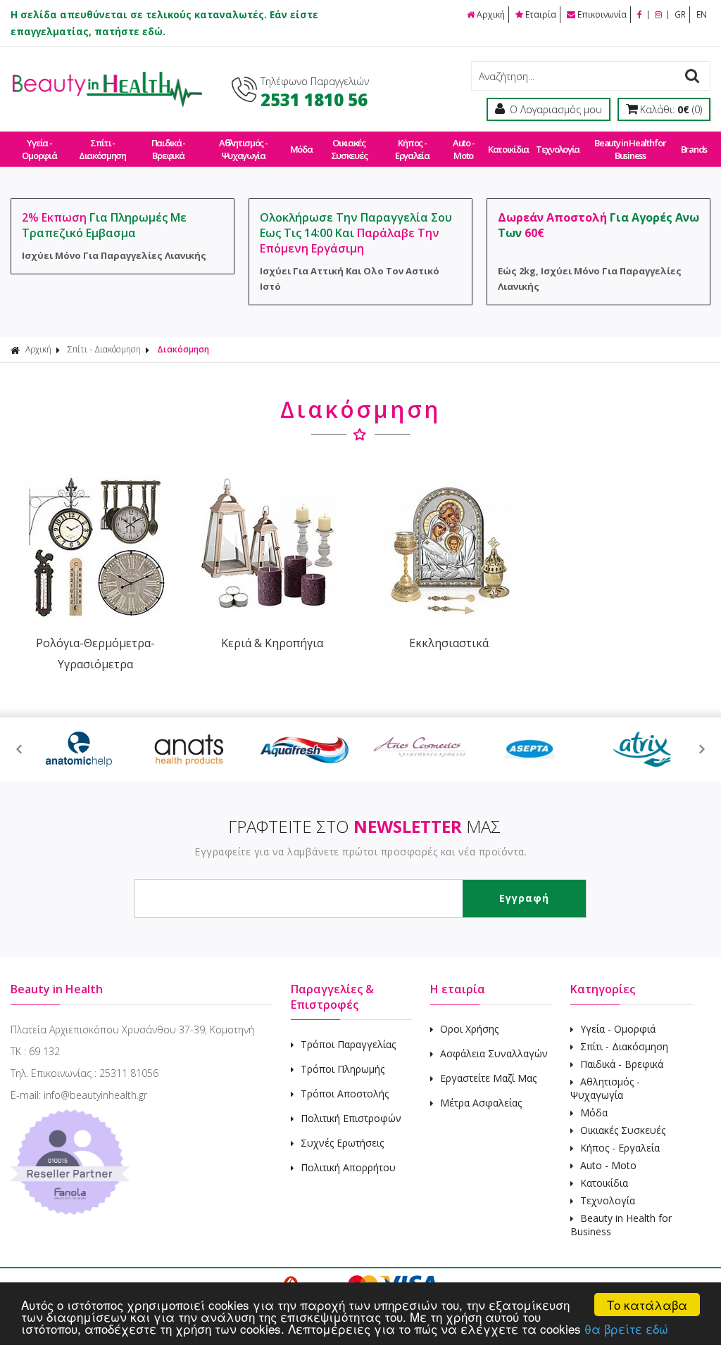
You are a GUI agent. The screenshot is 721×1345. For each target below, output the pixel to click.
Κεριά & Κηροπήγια (272, 643)
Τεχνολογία (557, 149)
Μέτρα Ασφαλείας (481, 1102)
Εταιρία (540, 14)
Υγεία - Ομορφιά (39, 149)
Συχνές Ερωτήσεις (342, 1142)
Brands (694, 149)
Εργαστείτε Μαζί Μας (488, 1078)
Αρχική (491, 14)
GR (680, 14)
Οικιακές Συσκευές (349, 149)
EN (701, 14)
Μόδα (301, 149)
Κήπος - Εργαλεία (412, 149)
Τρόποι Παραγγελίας (348, 1044)
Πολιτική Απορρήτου (348, 1167)
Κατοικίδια (508, 149)
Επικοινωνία (602, 14)
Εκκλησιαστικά (449, 643)
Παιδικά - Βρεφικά (168, 149)
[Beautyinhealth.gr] (106, 103)
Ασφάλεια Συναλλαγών (494, 1053)
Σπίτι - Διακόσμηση (102, 149)
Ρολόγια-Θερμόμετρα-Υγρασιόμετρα (95, 653)
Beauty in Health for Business (629, 149)
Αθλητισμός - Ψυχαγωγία (243, 149)
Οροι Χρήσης (469, 1028)
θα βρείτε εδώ (626, 1328)
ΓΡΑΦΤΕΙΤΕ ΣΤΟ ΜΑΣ (364, 826)
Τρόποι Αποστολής (345, 1093)
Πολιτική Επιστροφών (351, 1118)
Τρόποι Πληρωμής (342, 1069)
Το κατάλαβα (647, 1304)
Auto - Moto (463, 149)
